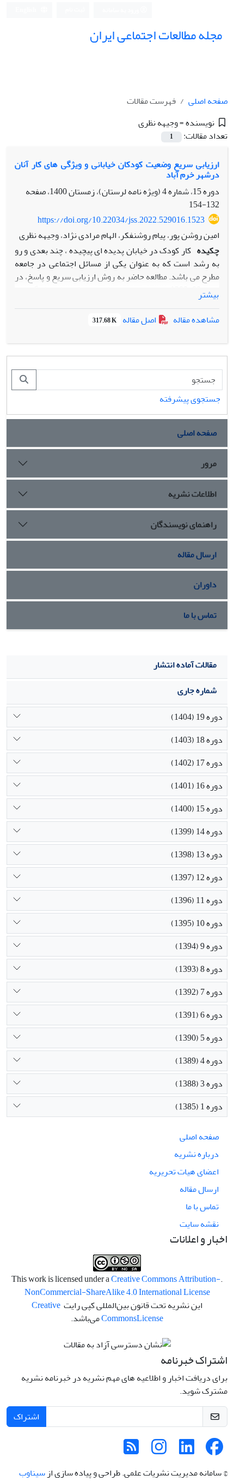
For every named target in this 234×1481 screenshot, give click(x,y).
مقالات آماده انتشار (185, 664)
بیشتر (208, 295)
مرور (209, 463)
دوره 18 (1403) (197, 740)
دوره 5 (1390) (199, 1038)
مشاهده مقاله (196, 320)
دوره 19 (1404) (197, 717)
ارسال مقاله (197, 554)
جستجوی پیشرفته (189, 399)
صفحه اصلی (207, 101)
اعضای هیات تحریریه (184, 1171)
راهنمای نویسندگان (184, 524)
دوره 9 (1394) (199, 946)
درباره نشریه (196, 1154)
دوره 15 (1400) (197, 809)
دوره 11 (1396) (197, 900)
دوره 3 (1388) (199, 1084)
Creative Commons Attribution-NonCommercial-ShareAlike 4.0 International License (122, 1285)
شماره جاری (197, 690)
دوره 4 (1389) (199, 1061)
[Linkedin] (187, 1450)
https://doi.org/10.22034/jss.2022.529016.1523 (121, 220)
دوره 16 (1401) (197, 786)
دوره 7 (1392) (199, 992)
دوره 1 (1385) (199, 1106)
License (150, 1318)
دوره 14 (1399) (197, 831)
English (26, 10)
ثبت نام (75, 9)
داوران (205, 584)
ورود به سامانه (121, 10)
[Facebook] (214, 1450)
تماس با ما (200, 615)
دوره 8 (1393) (199, 969)
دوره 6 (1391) (199, 1015)
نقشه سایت (199, 1224)
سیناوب (32, 1473)
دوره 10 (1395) (197, 923)
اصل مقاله (125, 320)
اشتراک (26, 1416)
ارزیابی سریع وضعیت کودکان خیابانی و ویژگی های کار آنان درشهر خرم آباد (117, 169)
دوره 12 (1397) (197, 877)
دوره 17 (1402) (197, 763)
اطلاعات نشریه (192, 494)
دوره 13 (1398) (197, 854)
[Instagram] (159, 1450)
